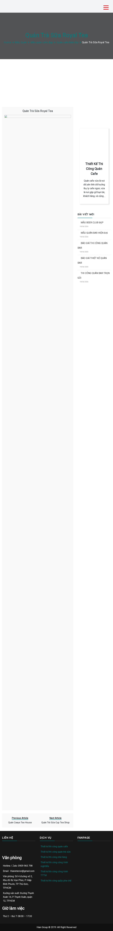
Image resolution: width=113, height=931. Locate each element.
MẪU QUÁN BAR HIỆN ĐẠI (94, 232)
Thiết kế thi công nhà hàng (54, 857)
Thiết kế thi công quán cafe (54, 846)
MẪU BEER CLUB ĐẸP (92, 222)
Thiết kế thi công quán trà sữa (55, 851)
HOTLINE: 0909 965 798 (94, 106)
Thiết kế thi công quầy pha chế (56, 880)
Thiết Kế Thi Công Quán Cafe (94, 169)
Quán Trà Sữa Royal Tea (38, 111)
